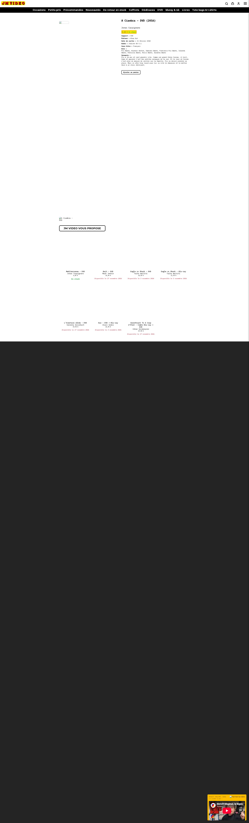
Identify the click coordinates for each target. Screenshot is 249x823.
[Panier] (232, 3)
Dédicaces (148, 10)
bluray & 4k (172, 10)
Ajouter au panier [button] (131, 72)
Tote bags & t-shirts (204, 10)
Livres (186, 10)
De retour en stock (114, 10)
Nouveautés (93, 10)
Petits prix (54, 10)
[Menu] (245, 4)
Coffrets (134, 10)
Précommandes (73, 10)
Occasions (39, 10)
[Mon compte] (238, 3)
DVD (160, 10)
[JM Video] (13, 4)
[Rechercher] (226, 4)
